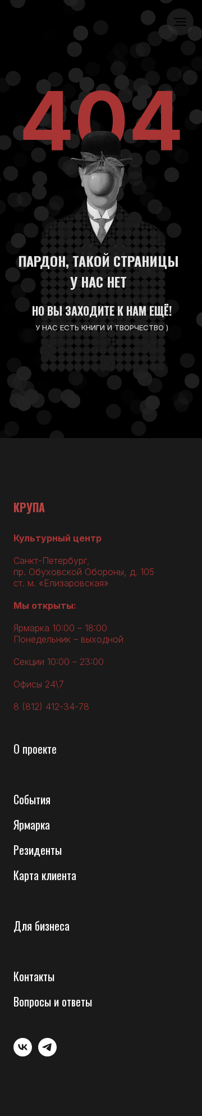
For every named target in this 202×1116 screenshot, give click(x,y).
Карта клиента (44, 875)
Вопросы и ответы (52, 1001)
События (31, 799)
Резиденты (37, 849)
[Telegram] (47, 1053)
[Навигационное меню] (180, 22)
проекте (39, 748)
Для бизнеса (41, 925)
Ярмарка (31, 824)
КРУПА (29, 507)
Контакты (33, 976)
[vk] (22, 1053)
